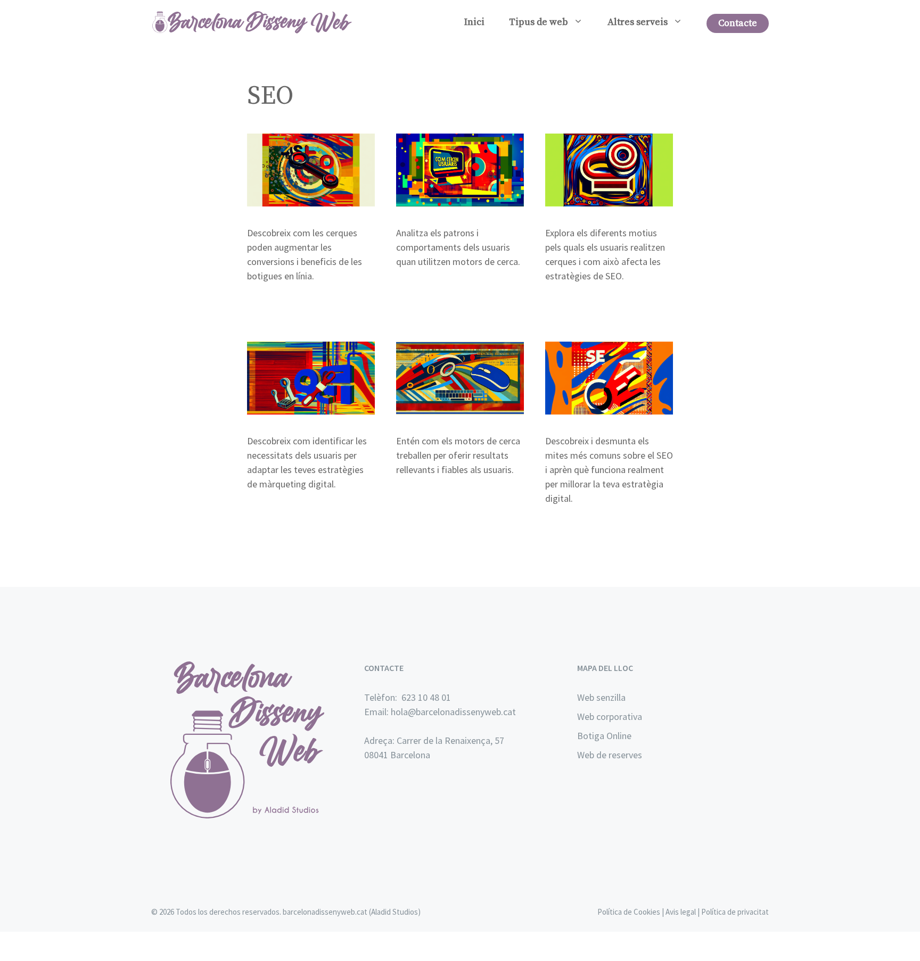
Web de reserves (609, 755)
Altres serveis (637, 22)
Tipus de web (538, 22)
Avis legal (681, 912)
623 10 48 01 (425, 697)
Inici (474, 22)
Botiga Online (604, 736)
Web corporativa (609, 716)
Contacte (737, 23)
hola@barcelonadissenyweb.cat (453, 712)
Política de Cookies (628, 912)
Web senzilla (601, 697)
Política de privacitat (735, 912)
